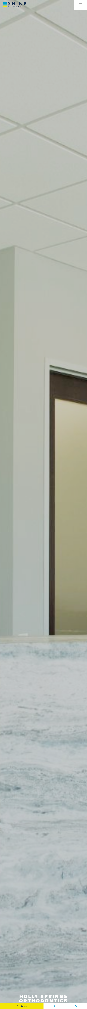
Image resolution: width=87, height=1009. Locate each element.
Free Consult (22, 1006)
